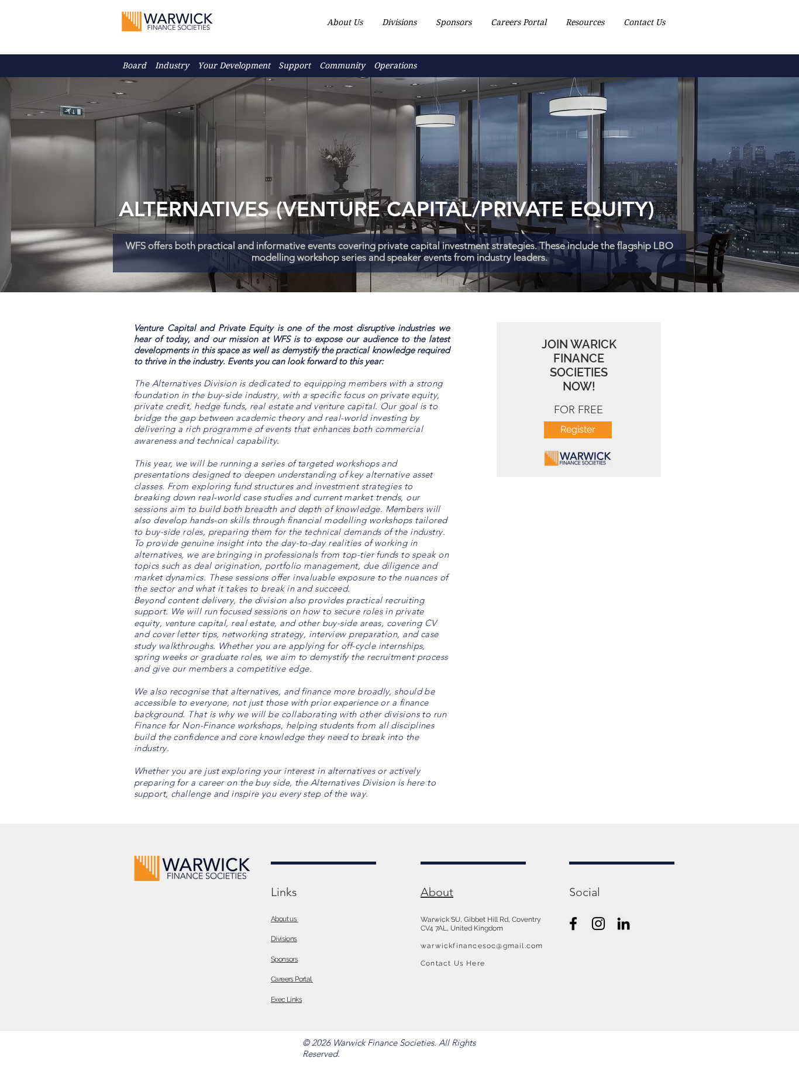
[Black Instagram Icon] (598, 923)
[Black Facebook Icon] (573, 923)
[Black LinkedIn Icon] (623, 923)
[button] (172, 65)
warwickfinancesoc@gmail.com (482, 946)
